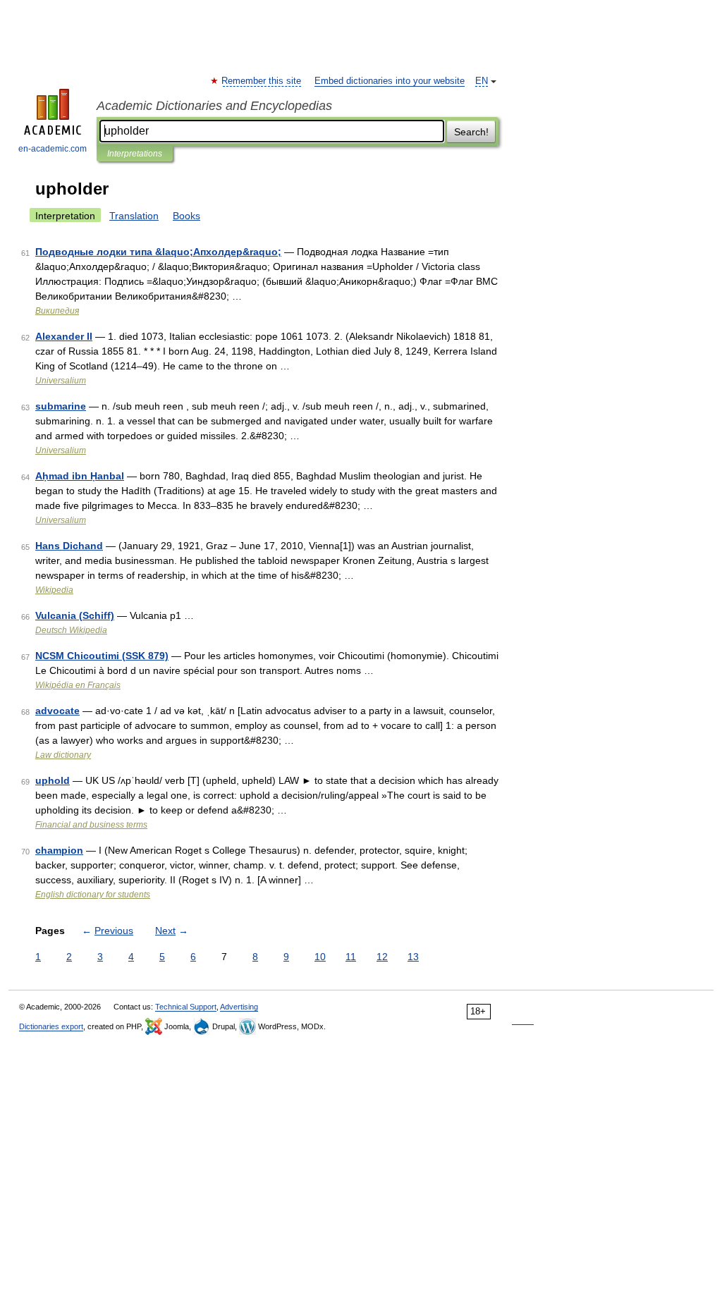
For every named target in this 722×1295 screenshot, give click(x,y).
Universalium (60, 381)
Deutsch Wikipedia (71, 630)
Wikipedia (54, 590)
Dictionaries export (51, 1026)
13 (413, 956)
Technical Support (185, 1006)
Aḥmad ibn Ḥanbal (79, 475)
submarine (60, 406)
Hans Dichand (69, 545)
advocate (57, 710)
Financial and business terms (91, 825)
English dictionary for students (92, 895)
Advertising (239, 1006)
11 (350, 956)
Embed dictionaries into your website (389, 81)
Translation (134, 215)
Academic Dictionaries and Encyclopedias (214, 106)
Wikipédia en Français (78, 685)
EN (481, 81)
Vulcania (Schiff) (74, 615)
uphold (52, 780)
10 (320, 956)
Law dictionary (63, 755)
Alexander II (63, 336)
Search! (471, 131)
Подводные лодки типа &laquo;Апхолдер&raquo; (158, 251)
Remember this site (262, 81)
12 (382, 956)
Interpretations (134, 154)
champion (59, 850)
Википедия (57, 311)
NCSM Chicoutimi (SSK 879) (102, 655)
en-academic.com (52, 149)
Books (186, 215)
